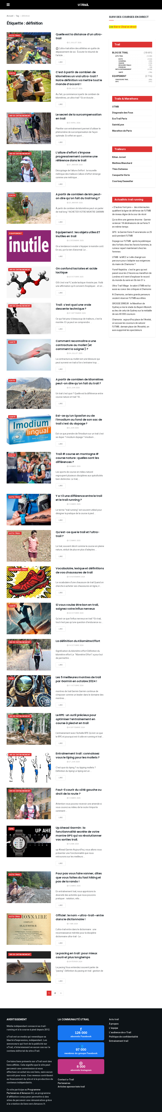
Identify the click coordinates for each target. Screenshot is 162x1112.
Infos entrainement (19, 115)
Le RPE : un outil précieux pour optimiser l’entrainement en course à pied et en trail (76, 719)
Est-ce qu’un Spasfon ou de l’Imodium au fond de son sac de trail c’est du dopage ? (79, 419)
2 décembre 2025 (76, 240)
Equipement (15, 233)
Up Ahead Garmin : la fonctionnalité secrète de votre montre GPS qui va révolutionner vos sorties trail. (79, 834)
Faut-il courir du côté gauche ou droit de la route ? (78, 792)
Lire (60, 62)
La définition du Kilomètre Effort (78, 641)
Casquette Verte (121, 175)
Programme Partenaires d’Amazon (23, 1091)
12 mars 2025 (74, 504)
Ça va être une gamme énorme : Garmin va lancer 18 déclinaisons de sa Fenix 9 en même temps (131, 223)
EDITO (12, 73)
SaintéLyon (118, 124)
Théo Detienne (120, 169)
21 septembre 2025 (77, 313)
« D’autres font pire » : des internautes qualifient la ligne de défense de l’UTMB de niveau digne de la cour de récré (131, 211)
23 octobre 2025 (75, 276)
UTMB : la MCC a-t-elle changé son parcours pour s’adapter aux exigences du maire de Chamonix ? (131, 261)
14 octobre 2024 (75, 645)
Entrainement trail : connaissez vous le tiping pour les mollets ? (78, 755)
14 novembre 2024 (76, 576)
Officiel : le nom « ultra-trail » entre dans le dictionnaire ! (80, 917)
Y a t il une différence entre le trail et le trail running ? (79, 498)
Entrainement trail (118, 1041)
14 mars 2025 (74, 466)
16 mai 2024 (73, 844)
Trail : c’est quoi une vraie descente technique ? (73, 307)
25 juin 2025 (74, 387)
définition (26, 15)
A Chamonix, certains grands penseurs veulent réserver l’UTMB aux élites (131, 296)
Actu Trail (14, 35)
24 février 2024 (75, 961)
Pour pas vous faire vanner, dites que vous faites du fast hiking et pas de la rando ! (79, 877)
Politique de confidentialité (123, 1036)
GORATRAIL (122, 61)
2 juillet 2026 (74, 42)
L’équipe (113, 1028)
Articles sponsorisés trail (71, 1086)
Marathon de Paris (122, 131)
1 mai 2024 (73, 923)
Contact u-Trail (66, 1079)
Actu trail (114, 1019)
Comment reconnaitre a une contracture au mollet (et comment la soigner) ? (76, 345)
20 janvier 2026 (75, 202)
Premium (122, 67)
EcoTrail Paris (119, 118)
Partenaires (64, 1083)
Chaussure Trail (18, 569)
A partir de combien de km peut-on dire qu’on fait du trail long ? (79, 196)
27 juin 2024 (74, 761)
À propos (113, 1023)
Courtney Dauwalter (122, 181)
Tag (17, 15)
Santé (12, 342)
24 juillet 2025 (75, 353)
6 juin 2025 (73, 428)
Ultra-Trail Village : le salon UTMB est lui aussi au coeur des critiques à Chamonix (131, 287)
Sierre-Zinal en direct (125, 27)
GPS (11, 678)
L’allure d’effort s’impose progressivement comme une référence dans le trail (77, 156)
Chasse (121, 63)
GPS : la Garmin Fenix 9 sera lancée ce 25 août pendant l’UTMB (132, 234)
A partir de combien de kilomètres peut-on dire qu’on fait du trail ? (79, 381)
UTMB (115, 106)
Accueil (10, 15)
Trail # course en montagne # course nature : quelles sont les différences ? (77, 458)
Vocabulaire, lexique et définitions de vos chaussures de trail (80, 570)
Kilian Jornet (119, 157)
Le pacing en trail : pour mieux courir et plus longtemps (76, 955)
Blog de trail (120, 53)
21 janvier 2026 (75, 164)
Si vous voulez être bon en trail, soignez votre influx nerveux (77, 607)
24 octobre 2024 (75, 613)
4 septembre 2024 (76, 727)
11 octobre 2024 (75, 685)
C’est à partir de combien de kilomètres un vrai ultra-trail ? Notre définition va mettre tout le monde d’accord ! (79, 78)
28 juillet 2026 (75, 88)
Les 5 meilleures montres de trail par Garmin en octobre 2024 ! (78, 679)
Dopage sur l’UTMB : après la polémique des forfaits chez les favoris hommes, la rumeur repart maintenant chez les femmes (131, 246)
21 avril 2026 (74, 122)
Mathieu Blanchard (122, 163)
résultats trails (124, 65)
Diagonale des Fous (122, 112)
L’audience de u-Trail (120, 1032)
